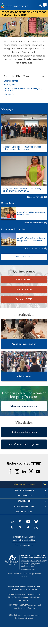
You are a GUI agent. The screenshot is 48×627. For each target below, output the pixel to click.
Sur (37, 597)
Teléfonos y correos (31, 605)
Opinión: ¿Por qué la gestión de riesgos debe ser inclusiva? (31, 239)
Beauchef (31, 594)
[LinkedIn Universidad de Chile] (36, 528)
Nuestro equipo (24, 289)
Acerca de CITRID (24, 279)
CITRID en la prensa (24, 256)
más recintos (24, 600)
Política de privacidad (24, 618)
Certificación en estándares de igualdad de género (24, 574)
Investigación (10, 84)
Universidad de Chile (22, 615)
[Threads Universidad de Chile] (20, 528)
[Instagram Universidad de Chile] (20, 521)
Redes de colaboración (24, 432)
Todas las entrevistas (33, 223)
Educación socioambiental (24, 406)
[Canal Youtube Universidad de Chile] (28, 521)
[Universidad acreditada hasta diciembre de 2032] (26, 562)
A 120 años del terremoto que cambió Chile (31, 213)
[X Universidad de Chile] (12, 528)
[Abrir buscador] (40, 5)
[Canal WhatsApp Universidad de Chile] (12, 521)
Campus (11, 594)
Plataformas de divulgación (24, 444)
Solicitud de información (24, 545)
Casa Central (31, 589)
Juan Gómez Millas (27, 597)
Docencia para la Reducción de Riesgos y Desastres (23, 89)
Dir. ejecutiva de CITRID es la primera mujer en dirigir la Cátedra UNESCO (23, 189)
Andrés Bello (20, 594)
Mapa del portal (19, 608)
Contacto (31, 608)
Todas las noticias (35, 197)
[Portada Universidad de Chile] (15, 5)
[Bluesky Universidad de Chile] (36, 521)
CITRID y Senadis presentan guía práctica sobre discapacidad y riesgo (22, 148)
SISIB (11, 615)
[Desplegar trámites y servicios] (45, 484)
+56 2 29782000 (15, 605)
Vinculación (9, 94)
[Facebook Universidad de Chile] (28, 528)
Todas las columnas (34, 248)
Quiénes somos (11, 81)
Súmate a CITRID (24, 299)
